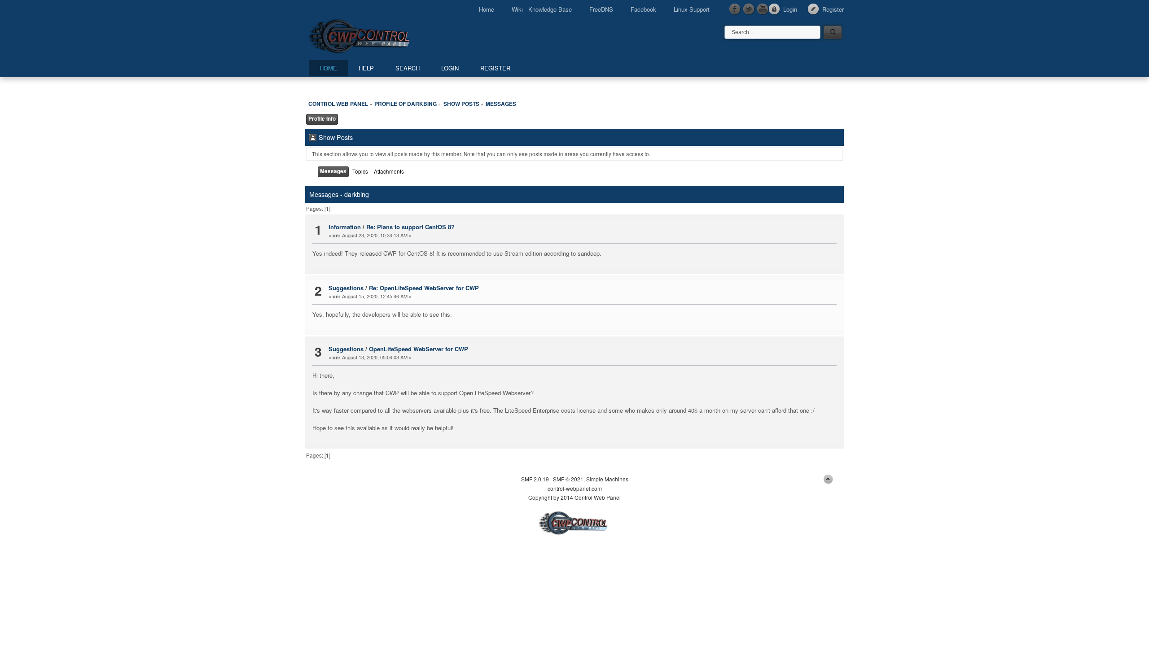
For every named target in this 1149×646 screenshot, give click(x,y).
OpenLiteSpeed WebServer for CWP (418, 349)
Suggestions (346, 288)
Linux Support (692, 9)
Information (345, 227)
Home (486, 9)
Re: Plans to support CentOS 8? (410, 227)
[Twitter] (749, 9)
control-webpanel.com (575, 488)
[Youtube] (763, 9)
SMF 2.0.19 (535, 479)
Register (833, 9)
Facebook (643, 9)
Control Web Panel (379, 34)
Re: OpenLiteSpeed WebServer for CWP (424, 288)
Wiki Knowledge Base (542, 9)
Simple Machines (607, 479)
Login (790, 9)
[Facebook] (735, 9)
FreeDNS (601, 9)
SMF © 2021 (568, 479)
